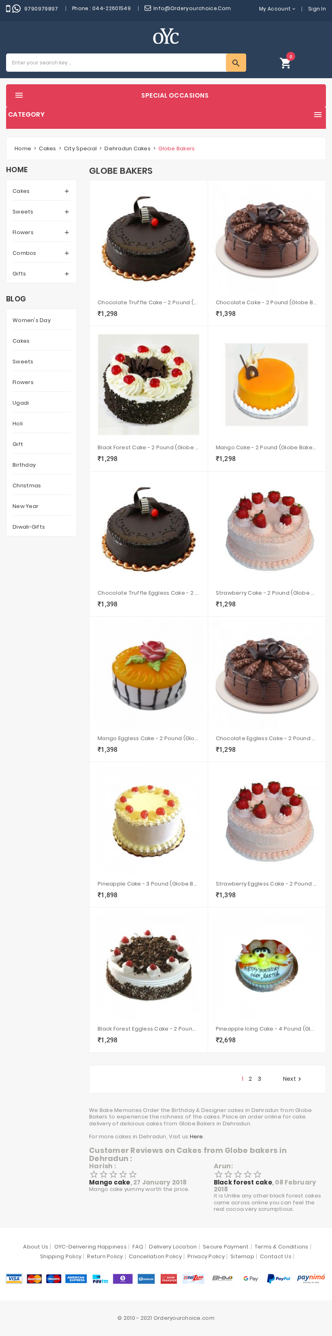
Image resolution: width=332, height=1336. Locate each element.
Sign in (317, 8)
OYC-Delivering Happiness (90, 1246)
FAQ (137, 1246)
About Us (35, 1246)
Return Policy (105, 1256)
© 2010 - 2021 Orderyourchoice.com (166, 1318)
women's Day (32, 320)
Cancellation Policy (155, 1256)
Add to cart (109, 314)
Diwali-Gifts (29, 527)
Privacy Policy (206, 1256)
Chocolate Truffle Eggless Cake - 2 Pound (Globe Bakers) (149, 593)
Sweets (23, 212)
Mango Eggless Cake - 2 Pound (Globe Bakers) (149, 738)
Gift (18, 444)
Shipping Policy (60, 1256)
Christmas (27, 485)
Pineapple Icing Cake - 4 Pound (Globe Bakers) (267, 1029)
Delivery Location (173, 1246)
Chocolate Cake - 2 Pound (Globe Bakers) (267, 302)
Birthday (24, 465)
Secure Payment (226, 1246)
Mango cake (109, 1182)
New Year (25, 506)
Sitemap (242, 1256)
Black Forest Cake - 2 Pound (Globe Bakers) (149, 447)
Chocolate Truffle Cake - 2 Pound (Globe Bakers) (149, 302)
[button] (285, 62)
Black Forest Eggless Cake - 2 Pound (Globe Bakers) (149, 1029)
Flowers (23, 232)
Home (17, 169)
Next (293, 1079)
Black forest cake (243, 1182)
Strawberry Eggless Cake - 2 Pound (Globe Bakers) (267, 884)
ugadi (21, 403)
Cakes (21, 191)
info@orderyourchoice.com (192, 8)
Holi (18, 423)
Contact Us (276, 1256)
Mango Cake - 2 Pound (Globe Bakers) (267, 447)
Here (196, 1136)
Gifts (19, 273)
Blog (16, 299)
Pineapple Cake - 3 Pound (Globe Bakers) (149, 884)
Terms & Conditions (282, 1246)
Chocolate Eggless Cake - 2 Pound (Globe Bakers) (267, 738)
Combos (24, 253)
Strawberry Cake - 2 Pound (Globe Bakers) (267, 593)
